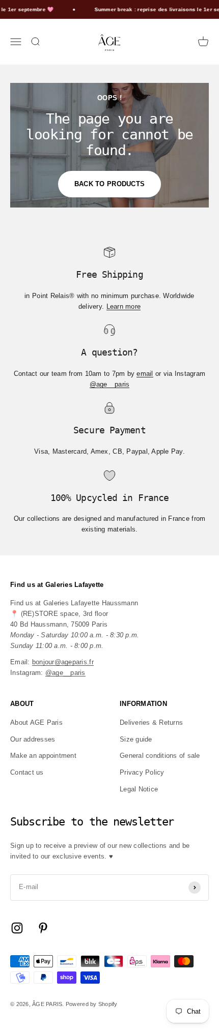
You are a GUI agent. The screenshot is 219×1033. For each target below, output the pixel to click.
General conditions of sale (160, 755)
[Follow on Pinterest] (43, 928)
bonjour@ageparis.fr (63, 662)
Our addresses (32, 739)
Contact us (27, 772)
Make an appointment (43, 755)
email (144, 373)
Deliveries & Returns (151, 722)
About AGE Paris (36, 722)
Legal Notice (139, 789)
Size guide (136, 739)
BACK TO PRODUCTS (109, 184)
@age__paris (110, 384)
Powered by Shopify (92, 1004)
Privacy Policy (142, 772)
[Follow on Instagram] (17, 928)
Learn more (123, 306)
